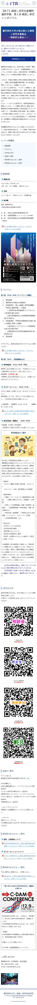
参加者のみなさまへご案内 (13, 163)
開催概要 (7, 146)
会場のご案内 (9, 156)
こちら (8, 942)
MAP (27, 778)
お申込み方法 (9, 153)
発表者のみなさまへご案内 (13, 159)
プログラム (8, 149)
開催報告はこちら (18, 59)
